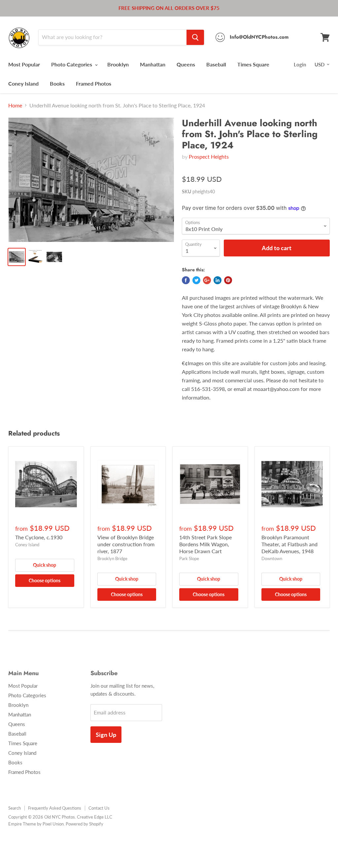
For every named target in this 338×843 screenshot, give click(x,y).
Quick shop (44, 565)
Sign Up (106, 734)
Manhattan (152, 64)
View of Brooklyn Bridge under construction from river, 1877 (125, 544)
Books (57, 83)
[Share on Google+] (207, 280)
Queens (186, 64)
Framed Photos (93, 83)
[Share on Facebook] (186, 280)
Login (300, 64)
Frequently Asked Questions (54, 808)
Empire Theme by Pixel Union (36, 823)
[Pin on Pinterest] (228, 280)
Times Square (253, 64)
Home (15, 105)
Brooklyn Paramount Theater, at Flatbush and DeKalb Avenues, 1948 (289, 544)
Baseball (216, 64)
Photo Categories (72, 64)
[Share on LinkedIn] (217, 280)
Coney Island (23, 83)
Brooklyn (118, 64)
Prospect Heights (209, 156)
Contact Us (99, 808)
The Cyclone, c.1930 (38, 537)
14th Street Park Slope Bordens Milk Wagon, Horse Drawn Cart (205, 544)
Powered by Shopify (84, 823)
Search (14, 808)
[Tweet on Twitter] (196, 280)
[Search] (195, 37)
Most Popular (24, 64)
